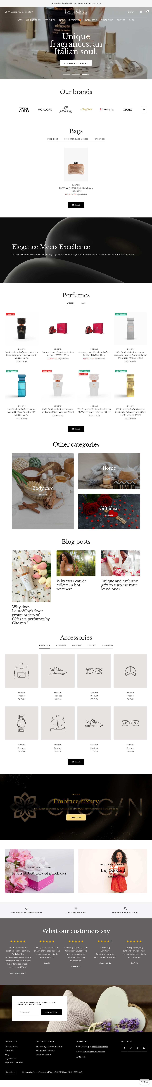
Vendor (21, 692)
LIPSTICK (92, 645)
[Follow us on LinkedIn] (144, 1048)
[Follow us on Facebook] (124, 1048)
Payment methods (14, 1062)
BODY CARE (91, 20)
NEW (19, 20)
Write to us (81, 1057)
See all (76, 205)
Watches (76, 645)
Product (21, 696)
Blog (7, 1054)
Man (83, 303)
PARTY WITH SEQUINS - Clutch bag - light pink (76, 189)
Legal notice (10, 1058)
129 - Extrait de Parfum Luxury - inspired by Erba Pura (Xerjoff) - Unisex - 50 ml (21, 412)
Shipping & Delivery (45, 1050)
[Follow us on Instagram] (131, 1048)
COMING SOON (33, 20)
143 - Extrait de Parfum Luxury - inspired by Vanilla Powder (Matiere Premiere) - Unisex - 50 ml (130, 355)
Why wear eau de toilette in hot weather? (72, 585)
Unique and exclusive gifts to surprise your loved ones (119, 585)
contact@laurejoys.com (94, 1052)
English (131, 12)
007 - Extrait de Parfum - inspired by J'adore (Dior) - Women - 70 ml (58, 410)
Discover (76, 817)
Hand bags (52, 139)
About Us (9, 1050)
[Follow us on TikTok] (137, 1048)
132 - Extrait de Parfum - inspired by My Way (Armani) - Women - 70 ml (94, 410)
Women (70, 303)
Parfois (76, 185)
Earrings (61, 645)
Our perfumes (76, 63)
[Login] (141, 12)
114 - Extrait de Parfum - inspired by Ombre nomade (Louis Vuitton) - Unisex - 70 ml (21, 355)
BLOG (132, 20)
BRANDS (121, 20)
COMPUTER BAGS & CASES (76, 139)
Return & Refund (44, 1054)
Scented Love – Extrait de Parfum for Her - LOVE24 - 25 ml (58, 353)
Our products (11, 1046)
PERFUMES (49, 20)
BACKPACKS (100, 139)
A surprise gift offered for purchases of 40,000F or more (76, 3)
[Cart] (146, 12)
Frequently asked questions (49, 1046)
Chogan (21, 349)
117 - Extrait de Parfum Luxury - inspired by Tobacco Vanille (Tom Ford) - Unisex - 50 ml (130, 412)
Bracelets (44, 645)
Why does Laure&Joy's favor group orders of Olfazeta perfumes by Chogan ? (31, 615)
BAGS (62, 20)
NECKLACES (107, 645)
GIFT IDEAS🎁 (74, 20)
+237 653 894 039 (100, 1046)
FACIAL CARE (107, 20)
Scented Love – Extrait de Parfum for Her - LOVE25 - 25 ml (94, 353)
